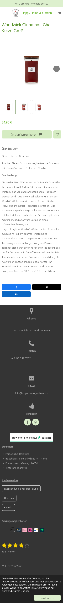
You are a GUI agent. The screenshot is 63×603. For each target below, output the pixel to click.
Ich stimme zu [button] (47, 597)
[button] (9, 107)
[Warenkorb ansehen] (59, 13)
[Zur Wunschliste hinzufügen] (57, 134)
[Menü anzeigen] (3, 13)
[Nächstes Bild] (56, 69)
